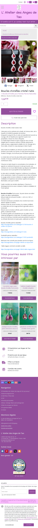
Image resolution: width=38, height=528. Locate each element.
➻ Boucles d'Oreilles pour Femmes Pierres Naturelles (18, 94)
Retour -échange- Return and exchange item (13, 403)
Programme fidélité (7, 407)
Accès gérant (32, 502)
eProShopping (4, 502)
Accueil (4, 30)
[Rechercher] (36, 26)
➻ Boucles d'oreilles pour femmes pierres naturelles (15, 34)
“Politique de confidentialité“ (24, 519)
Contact (20, 2)
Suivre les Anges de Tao (8, 393)
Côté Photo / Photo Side (8, 396)
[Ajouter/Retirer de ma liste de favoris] (34, 111)
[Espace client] (25, 2)
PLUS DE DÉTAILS (10, 298)
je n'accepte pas (9, 524)
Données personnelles (7, 400)
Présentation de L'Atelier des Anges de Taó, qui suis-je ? (16, 391)
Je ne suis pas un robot (9, 495)
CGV (3, 398)
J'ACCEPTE (28, 524)
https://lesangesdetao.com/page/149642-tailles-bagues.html (18, 249)
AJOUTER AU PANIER (16, 111)
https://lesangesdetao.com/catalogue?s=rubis (14, 232)
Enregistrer (20, 85)
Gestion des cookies (6, 426)
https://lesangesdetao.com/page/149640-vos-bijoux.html (17, 242)
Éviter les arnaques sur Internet (9, 405)
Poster (31, 85)
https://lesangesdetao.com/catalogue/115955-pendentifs (17, 237)
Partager (9, 85)
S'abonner (32, 492)
